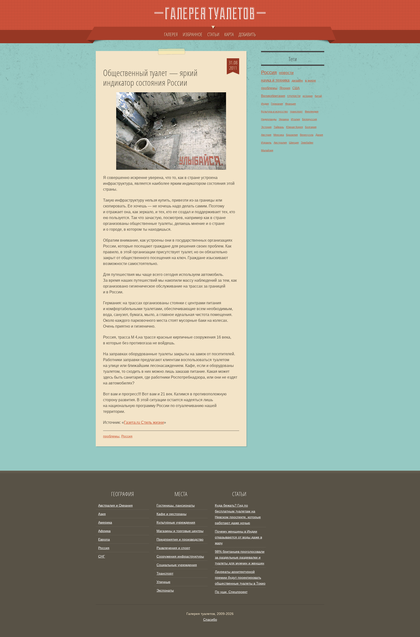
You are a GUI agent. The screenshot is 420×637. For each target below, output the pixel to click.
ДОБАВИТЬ (247, 34)
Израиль (266, 142)
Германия (277, 103)
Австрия (266, 134)
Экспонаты (165, 590)
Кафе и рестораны (171, 514)
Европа (104, 539)
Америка (105, 522)
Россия (126, 436)
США (296, 88)
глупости (293, 96)
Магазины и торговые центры (180, 531)
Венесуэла (306, 134)
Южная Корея (294, 127)
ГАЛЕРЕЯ (171, 34)
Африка (104, 531)
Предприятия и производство (180, 539)
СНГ (101, 556)
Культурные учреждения (176, 522)
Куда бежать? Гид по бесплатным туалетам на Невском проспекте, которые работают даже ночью (238, 514)
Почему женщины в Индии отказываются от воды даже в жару (238, 537)
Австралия (280, 142)
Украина (284, 119)
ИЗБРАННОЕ (192, 34)
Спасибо (210, 619)
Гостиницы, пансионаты (176, 505)
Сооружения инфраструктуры (180, 556)
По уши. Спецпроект (231, 592)
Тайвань (279, 127)
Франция (290, 103)
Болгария (310, 127)
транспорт (296, 111)
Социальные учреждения (177, 565)
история (308, 95)
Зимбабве (307, 142)
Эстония (266, 127)
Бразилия (292, 134)
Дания (319, 134)
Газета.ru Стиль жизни (144, 422)
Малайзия (267, 150)
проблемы (111, 436)
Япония (285, 88)
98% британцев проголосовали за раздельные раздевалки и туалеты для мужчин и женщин (239, 557)
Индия (265, 103)
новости (286, 72)
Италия (295, 119)
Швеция (294, 142)
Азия (102, 514)
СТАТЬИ (213, 34)
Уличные (163, 582)
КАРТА (229, 34)
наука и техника (275, 80)
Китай (318, 95)
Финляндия (311, 111)
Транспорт (165, 573)
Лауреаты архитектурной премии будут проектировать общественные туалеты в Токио (240, 577)
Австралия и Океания (115, 505)
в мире (310, 80)
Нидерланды (269, 119)
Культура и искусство (274, 111)
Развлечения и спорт (173, 548)
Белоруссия (309, 119)
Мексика (278, 134)
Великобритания (273, 96)
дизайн (297, 80)
